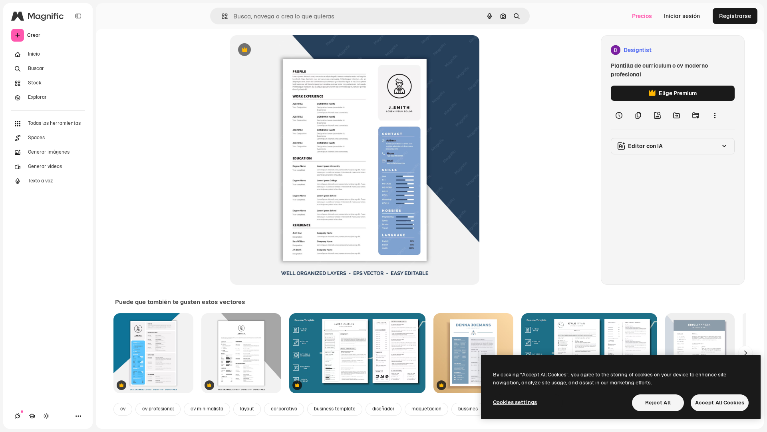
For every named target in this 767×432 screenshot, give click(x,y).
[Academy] (32, 416)
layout (247, 409)
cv (122, 409)
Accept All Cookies (719, 402)
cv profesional (158, 409)
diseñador (383, 409)
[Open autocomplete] (221, 16)
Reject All (658, 402)
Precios (642, 16)
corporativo (284, 409)
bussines (468, 409)
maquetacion (426, 409)
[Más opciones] (715, 115)
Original (281, 50)
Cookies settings (515, 402)
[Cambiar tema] (46, 416)
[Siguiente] (745, 353)
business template (335, 409)
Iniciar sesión (682, 16)
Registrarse (735, 16)
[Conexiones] (17, 416)
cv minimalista (207, 409)
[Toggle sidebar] (78, 16)
